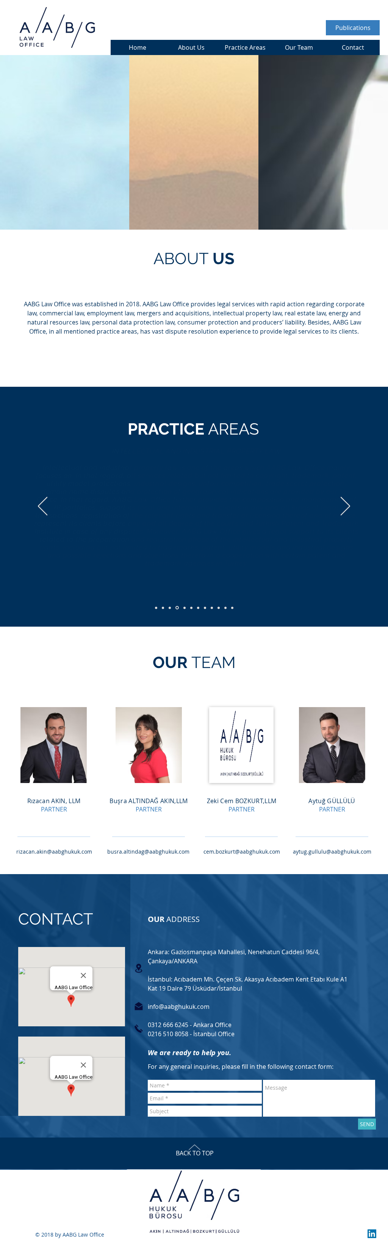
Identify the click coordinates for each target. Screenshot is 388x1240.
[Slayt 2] (163, 608)
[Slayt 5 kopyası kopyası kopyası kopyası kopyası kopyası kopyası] (232, 608)
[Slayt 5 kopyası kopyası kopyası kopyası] (212, 608)
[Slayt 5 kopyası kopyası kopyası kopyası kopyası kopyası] (225, 608)
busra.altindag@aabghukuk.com (148, 851)
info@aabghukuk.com (179, 1006)
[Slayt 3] (170, 608)
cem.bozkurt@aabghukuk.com (241, 851)
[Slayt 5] (184, 608)
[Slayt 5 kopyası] (191, 608)
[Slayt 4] (177, 608)
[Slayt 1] (156, 608)
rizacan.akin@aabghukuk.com (54, 851)
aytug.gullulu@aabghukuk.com (332, 851)
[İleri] (345, 507)
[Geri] (42, 507)
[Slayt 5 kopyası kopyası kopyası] (205, 608)
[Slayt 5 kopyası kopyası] (198, 608)
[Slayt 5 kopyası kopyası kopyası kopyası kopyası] (218, 608)
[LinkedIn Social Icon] (372, 1233)
